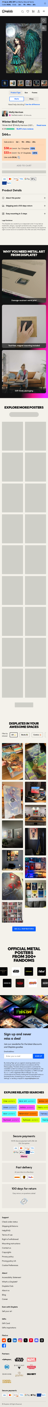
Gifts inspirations (9, 1328)
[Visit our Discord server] (36, 1340)
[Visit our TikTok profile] (9, 1340)
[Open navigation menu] (44, 11)
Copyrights (6, 1252)
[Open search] (22, 11)
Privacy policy (8, 1067)
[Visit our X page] (26, 1340)
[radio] (15, 93)
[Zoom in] (44, 28)
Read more (41, 125)
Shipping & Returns (10, 1226)
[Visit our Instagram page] (20, 1340)
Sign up (38, 1056)
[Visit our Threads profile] (42, 1340)
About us (5, 1290)
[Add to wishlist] (44, 20)
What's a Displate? (9, 1282)
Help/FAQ (6, 1230)
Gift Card (6, 1323)
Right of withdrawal (10, 1239)
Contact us (6, 1248)
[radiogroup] (24, 93)
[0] (27, 11)
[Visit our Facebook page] (4, 1346)
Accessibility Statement (11, 1277)
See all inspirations (24, 929)
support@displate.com (32, 1078)
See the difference (32, 104)
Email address (9, 1052)
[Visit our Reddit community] (4, 1340)
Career (5, 1299)
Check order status (10, 1222)
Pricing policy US (9, 1261)
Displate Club (7, 1286)
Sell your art (7, 1311)
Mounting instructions (11, 1243)
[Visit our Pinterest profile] (31, 1340)
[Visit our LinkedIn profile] (15, 1340)
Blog (4, 1295)
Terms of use (7, 1235)
